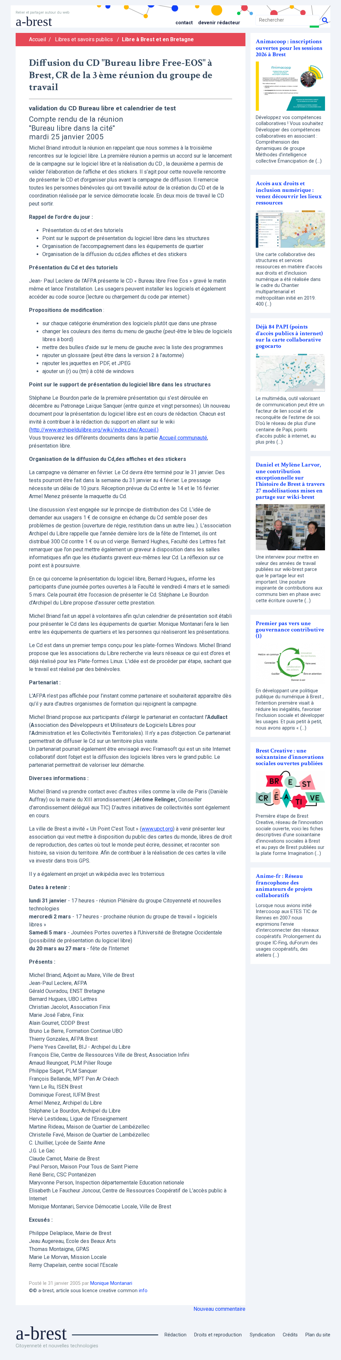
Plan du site (317, 1335)
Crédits (290, 1335)
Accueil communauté (183, 438)
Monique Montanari (111, 1283)
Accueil (37, 39)
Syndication (262, 1335)
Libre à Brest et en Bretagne (158, 39)
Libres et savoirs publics (84, 39)
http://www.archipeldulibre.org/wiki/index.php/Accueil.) (95, 430)
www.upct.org (157, 829)
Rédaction (175, 1335)
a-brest (34, 21)
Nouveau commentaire (219, 1309)
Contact (184, 23)
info (143, 1290)
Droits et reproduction (218, 1335)
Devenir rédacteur (219, 23)
